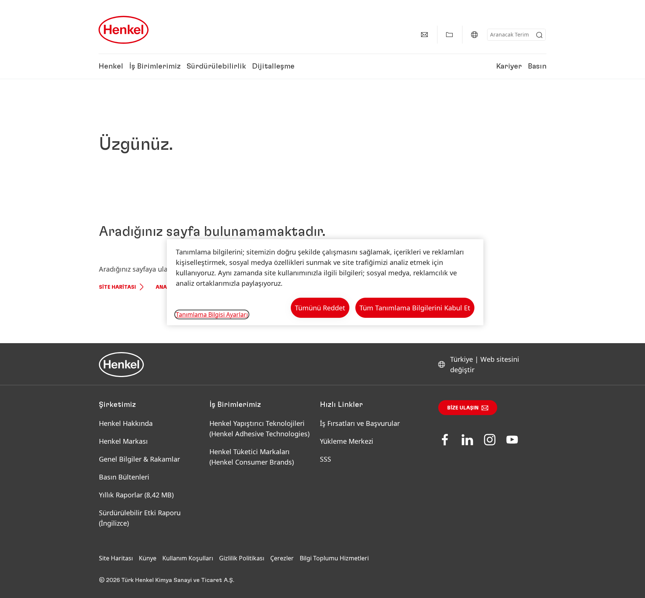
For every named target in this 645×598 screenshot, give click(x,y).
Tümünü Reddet (320, 307)
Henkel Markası (123, 441)
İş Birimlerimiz (155, 66)
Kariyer (509, 66)
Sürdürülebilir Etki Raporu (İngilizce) (140, 518)
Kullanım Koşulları (187, 558)
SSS (325, 459)
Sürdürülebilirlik (216, 66)
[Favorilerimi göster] (449, 35)
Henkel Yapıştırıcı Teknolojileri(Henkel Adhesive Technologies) (260, 428)
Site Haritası (117, 287)
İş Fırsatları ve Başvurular (360, 423)
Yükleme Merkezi (346, 441)
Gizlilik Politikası (241, 558)
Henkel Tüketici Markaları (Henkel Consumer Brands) (251, 456)
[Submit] (539, 35)
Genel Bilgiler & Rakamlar (139, 459)
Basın (537, 66)
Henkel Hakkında (126, 423)
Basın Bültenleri (124, 476)
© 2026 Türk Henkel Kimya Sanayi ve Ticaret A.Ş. (166, 580)
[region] (325, 282)
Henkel (111, 66)
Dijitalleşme (273, 66)
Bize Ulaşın (463, 408)
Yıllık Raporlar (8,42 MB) (136, 494)
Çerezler (282, 558)
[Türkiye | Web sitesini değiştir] (474, 35)
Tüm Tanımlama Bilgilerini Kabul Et (414, 307)
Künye (147, 558)
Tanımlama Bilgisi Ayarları (212, 314)
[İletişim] (424, 35)
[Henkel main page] (124, 30)
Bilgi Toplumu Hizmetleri (334, 558)
